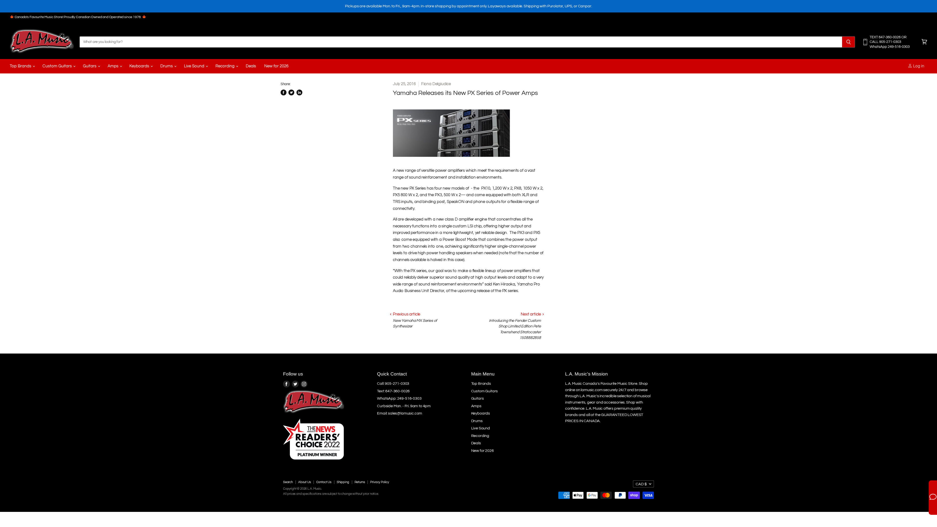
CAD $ (641, 484)
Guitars (90, 66)
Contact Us (323, 482)
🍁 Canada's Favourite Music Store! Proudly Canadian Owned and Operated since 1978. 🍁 (78, 17)
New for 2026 (276, 66)
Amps (113, 66)
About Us (304, 482)
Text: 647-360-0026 (393, 391)
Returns (360, 482)
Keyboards (139, 66)
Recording (225, 66)
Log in (918, 66)
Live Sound (194, 66)
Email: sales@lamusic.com (399, 413)
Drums (167, 66)
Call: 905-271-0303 (393, 383)
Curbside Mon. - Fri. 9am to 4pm (404, 406)
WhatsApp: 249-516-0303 (399, 398)
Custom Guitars (57, 66)
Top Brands (21, 66)
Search (288, 482)
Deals (251, 66)
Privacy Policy (379, 482)
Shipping (343, 482)
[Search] (848, 42)
